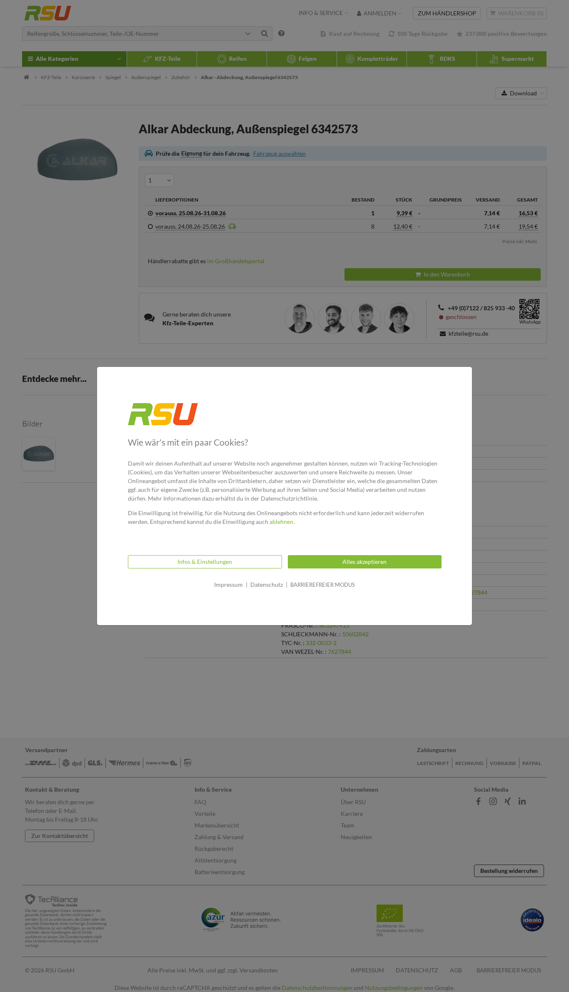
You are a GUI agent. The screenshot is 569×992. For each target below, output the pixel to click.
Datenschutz (266, 584)
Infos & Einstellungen (204, 561)
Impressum (228, 584)
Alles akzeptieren (364, 561)
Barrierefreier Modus (322, 584)
